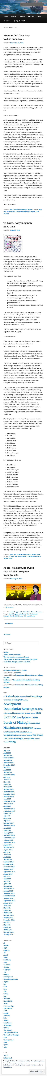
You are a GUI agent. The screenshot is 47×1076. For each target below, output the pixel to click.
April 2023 (7, 770)
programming (10, 735)
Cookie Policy (7, 1067)
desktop (25, 700)
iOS (25, 616)
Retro (5, 1018)
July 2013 (7, 876)
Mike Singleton (24, 727)
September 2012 (9, 900)
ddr (11, 209)
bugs (40, 209)
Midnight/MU (8, 1001)
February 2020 (9, 796)
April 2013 (7, 883)
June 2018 (7, 806)
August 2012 (8, 903)
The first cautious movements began (16, 657)
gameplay (27, 713)
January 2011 (8, 934)
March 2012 (8, 913)
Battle (5, 957)
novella (23, 732)
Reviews (22, 16)
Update (6, 1045)
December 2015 (9, 835)
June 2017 (7, 818)
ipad (28, 616)
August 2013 (8, 874)
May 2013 (7, 881)
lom (5, 996)
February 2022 (9, 789)
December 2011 (9, 920)
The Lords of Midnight (13, 738)
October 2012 (8, 898)
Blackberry (7, 960)
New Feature (8, 1008)
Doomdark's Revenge (20, 209)
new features (9, 732)
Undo (5, 1042)
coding (16, 700)
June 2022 (7, 779)
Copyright (7, 969)
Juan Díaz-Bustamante (11, 670)
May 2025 (7, 750)
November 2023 (9, 765)
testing (29, 735)
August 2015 (8, 845)
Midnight (10, 727)
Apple (17, 612)
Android (11, 614)
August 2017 (8, 813)
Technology (7, 1025)
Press (39, 16)
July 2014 (7, 852)
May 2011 (7, 925)
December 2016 (9, 825)
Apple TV (7, 950)
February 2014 (9, 862)
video (5, 1047)
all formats (9, 607)
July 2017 (7, 816)
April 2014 (7, 857)
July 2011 (7, 922)
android (12, 612)
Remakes (39, 612)
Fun (5, 984)
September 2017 (9, 811)
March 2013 (8, 886)
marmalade (35, 723)
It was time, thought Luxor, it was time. (17, 662)
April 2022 (7, 784)
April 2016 (7, 830)
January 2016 (8, 833)
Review (6, 1020)
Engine (29, 209)
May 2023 (7, 767)
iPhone (33, 612)
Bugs (11, 554)
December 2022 (9, 775)
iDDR (37, 211)
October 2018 (8, 804)
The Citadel (38, 735)
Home (6, 16)
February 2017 (9, 823)
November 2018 (9, 801)
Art (4, 952)
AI (4, 943)
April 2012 (7, 910)
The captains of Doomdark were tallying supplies (20, 659)
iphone (32, 616)
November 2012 (9, 896)
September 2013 (9, 871)
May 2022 (7, 782)
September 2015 (9, 842)
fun (23, 713)
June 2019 (7, 799)
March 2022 (8, 787)
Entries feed (8, 1058)
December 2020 (9, 794)
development (11, 211)
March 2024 (8, 760)
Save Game (7, 1023)
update (30, 738)
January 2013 (8, 891)
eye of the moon (14, 713)
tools (25, 738)
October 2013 (8, 869)
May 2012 (7, 908)
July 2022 (7, 777)
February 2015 (9, 847)
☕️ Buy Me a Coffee (20, 21)
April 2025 (7, 753)
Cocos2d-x (8, 700)
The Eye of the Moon (11, 1032)
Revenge (6, 213)
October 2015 (8, 840)
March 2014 (8, 859)
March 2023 (8, 772)
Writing (12, 741)
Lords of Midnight (17, 722)
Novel (17, 731)
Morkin (6, 652)
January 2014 (8, 864)
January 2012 (8, 917)
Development (8, 977)
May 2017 (7, 821)
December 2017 (9, 809)
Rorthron (7, 680)
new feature (37, 728)
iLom (21, 616)
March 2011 (8, 930)
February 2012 (9, 915)
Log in (6, 1055)
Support (13, 16)
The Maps (31, 16)
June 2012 (7, 905)
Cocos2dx (7, 965)
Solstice (24, 735)
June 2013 (7, 879)
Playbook (29, 732)
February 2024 (9, 762)
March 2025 (8, 755)
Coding (6, 967)
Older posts (8, 623)
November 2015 (9, 838)
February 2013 (9, 888)
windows (6, 742)
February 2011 (9, 932)
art (21, 696)
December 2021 (9, 792)
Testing (6, 1028)
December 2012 (9, 893)
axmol (24, 696)
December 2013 (9, 867)
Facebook (7, 21)
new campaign (9, 1006)
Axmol (6, 955)
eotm (5, 713)
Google (12, 616)
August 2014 (8, 850)
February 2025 (9, 758)
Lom (34, 717)
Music (5, 1003)
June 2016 (7, 828)
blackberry (22, 614)
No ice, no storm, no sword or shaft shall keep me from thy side (19, 571)
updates (37, 738)
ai (9, 556)
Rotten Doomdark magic (12, 654)
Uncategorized (8, 1040)
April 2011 (7, 927)
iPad (28, 612)
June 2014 (7, 855)
